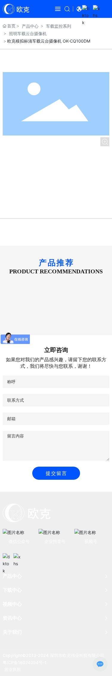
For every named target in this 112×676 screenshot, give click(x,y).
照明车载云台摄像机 (28, 33)
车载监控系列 (58, 26)
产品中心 (30, 26)
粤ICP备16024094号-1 (25, 662)
